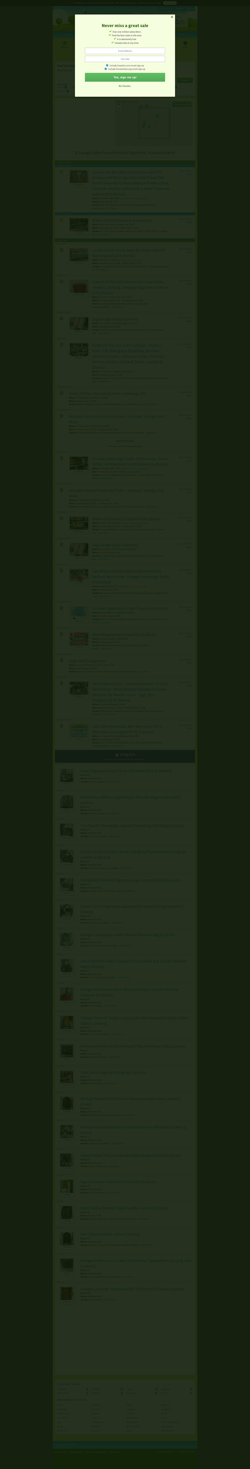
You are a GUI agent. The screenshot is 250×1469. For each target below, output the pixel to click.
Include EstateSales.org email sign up (126, 68)
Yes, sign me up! (125, 77)
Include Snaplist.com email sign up (127, 65)
